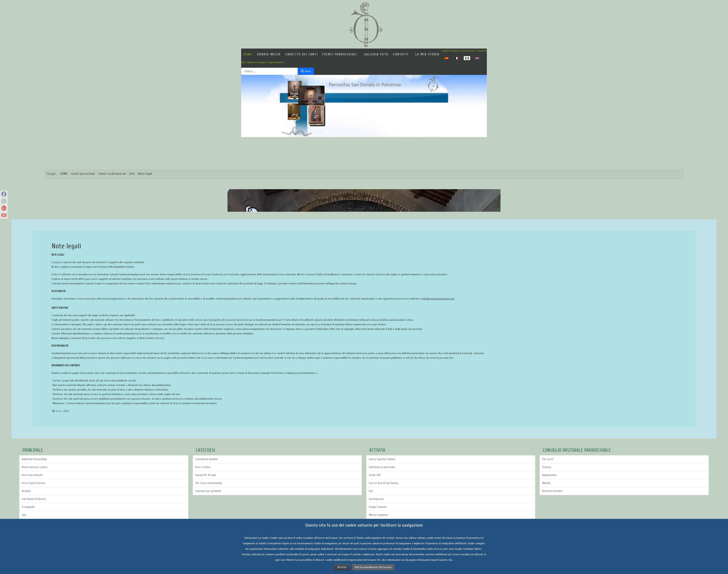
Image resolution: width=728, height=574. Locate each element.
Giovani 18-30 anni (205, 475)
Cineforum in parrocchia (382, 467)
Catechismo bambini (206, 459)
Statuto (546, 467)
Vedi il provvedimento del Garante (373, 567)
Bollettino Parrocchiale (34, 459)
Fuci (371, 491)
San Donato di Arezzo (34, 499)
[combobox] (269, 71)
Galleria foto (376, 54)
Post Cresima (202, 467)
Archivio (26, 491)
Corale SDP (375, 475)
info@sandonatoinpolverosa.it (438, 298)
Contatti (400, 54)
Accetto (342, 567)
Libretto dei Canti (301, 54)
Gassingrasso (376, 499)
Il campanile (28, 507)
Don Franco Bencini (32, 475)
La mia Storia (427, 54)
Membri (546, 483)
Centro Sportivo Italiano (382, 459)
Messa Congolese (378, 515)
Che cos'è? (548, 459)
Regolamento (549, 475)
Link (24, 515)
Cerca (307, 71)
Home (248, 54)
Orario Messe (269, 54)
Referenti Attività (552, 491)
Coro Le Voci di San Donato (384, 483)
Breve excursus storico (34, 467)
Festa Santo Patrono (33, 483)
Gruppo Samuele (378, 507)
